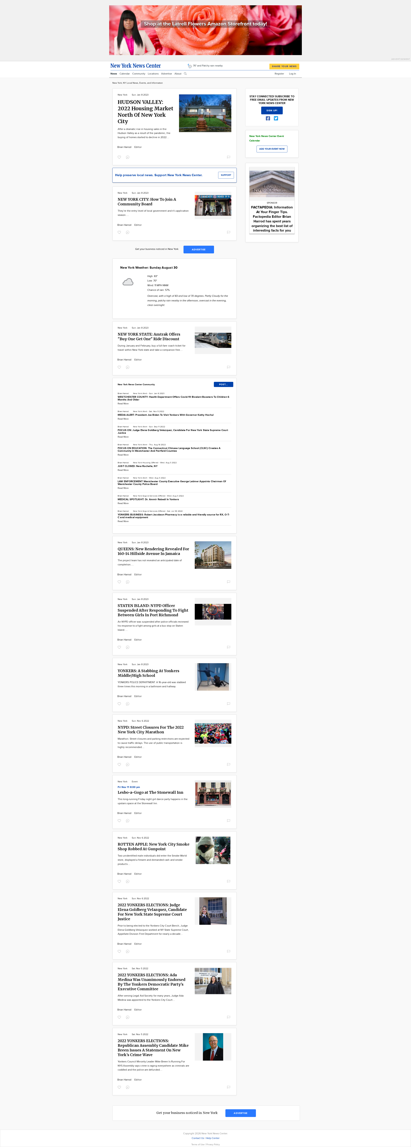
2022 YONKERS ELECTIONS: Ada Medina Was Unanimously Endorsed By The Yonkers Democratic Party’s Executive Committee (151, 982)
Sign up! (272, 110)
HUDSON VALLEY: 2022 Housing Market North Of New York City (145, 112)
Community (138, 73)
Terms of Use (198, 1144)
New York (122, 95)
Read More (123, 403)
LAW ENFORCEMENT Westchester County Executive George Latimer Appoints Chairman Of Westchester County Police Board (172, 483)
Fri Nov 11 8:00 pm (129, 787)
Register (279, 73)
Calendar (125, 73)
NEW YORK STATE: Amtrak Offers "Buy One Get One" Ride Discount (149, 336)
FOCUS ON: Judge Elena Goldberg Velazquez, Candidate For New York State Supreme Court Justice (173, 431)
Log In (292, 73)
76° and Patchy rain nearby (207, 65)
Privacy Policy (213, 1144)
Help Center (212, 1138)
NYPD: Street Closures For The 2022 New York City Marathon (151, 729)
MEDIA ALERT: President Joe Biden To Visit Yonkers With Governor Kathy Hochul (166, 415)
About (178, 73)
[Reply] (128, 156)
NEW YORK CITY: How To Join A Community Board (147, 201)
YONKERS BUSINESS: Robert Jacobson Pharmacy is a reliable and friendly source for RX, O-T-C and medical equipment (174, 516)
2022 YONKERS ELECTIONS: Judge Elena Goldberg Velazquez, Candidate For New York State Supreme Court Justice (152, 912)
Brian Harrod (124, 147)
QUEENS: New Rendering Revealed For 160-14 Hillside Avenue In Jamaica (153, 551)
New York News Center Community (136, 384)
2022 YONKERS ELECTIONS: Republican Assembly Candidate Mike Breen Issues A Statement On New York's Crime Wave (153, 1047)
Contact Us (198, 1138)
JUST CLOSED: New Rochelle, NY (137, 466)
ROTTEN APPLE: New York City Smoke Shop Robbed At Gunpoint (153, 846)
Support (226, 175)
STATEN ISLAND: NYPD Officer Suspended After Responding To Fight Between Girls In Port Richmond (153, 610)
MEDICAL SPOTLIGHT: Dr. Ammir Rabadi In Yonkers (148, 499)
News (113, 73)
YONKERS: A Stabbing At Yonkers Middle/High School (148, 673)
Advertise (166, 73)
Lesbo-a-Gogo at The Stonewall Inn (150, 792)
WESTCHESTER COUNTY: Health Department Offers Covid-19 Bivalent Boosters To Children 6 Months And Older (173, 398)
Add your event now (272, 149)
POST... (223, 384)
